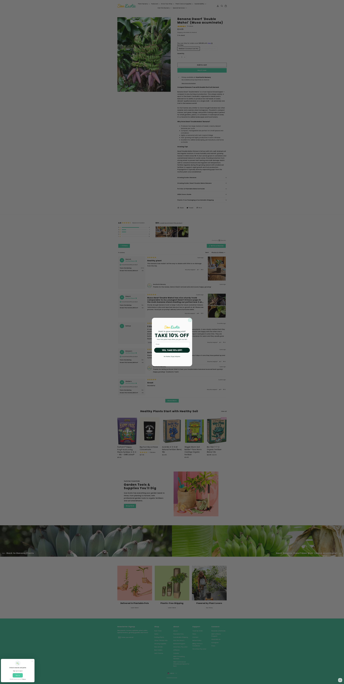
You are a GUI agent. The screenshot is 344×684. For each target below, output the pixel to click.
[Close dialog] (189, 320)
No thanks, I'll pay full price (172, 356)
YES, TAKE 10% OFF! (172, 350)
